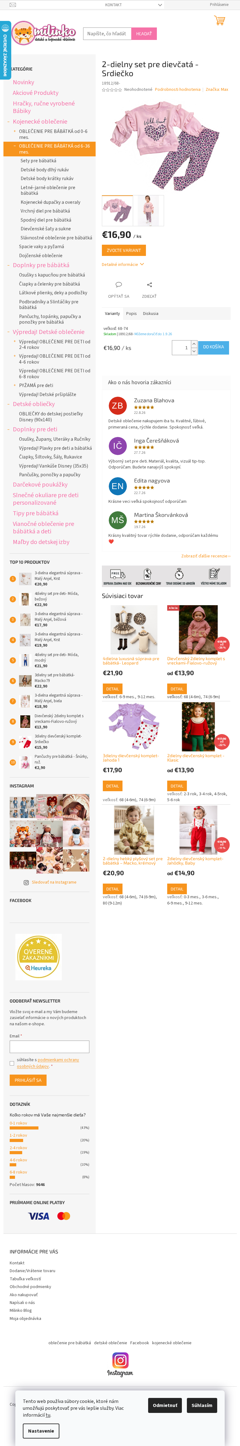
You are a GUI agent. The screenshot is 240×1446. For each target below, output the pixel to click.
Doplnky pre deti (32, 429)
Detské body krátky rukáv (44, 178)
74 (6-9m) (209, 697)
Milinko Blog (18, 1310)
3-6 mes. (207, 897)
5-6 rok (171, 800)
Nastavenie (39, 1431)
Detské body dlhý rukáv (42, 169)
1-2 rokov (16, 1135)
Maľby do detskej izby (38, 542)
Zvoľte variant (121, 250)
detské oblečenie (108, 1343)
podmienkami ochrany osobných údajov (46, 1063)
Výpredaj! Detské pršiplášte (45, 394)
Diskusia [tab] (148, 314)
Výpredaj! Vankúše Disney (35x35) (51, 466)
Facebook (137, 1343)
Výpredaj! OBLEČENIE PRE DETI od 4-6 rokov (52, 359)
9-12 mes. (144, 697)
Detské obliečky (31, 404)
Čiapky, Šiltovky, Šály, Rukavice (48, 456)
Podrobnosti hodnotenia (175, 90)
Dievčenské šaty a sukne (43, 228)
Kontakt (111, 5)
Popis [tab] (129, 314)
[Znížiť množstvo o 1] (191, 351)
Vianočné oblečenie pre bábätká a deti (41, 527)
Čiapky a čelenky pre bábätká (47, 284)
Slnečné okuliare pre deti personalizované (43, 499)
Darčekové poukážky (37, 484)
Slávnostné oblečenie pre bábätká (54, 237)
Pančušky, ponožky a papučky (47, 474)
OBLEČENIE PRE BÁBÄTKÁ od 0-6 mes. (51, 134)
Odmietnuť (163, 1405)
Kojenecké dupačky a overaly (48, 202)
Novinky (21, 82)
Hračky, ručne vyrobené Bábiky (41, 107)
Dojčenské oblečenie (38, 255)
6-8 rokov (16, 1172)
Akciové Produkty (33, 92)
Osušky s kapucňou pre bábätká (49, 275)
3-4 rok (203, 794)
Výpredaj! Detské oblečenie (46, 331)
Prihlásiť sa (25, 1080)
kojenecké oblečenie (169, 1343)
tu (45, 1415)
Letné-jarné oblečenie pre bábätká (45, 190)
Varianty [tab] (110, 314)
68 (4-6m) (190, 697)
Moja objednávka (23, 1319)
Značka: (214, 89)
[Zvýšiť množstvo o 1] (191, 344)
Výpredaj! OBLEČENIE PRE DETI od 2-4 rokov (52, 344)
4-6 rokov (16, 1160)
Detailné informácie (117, 265)
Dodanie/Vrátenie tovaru (30, 1271)
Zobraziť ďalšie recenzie (202, 556)
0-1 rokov (16, 1123)
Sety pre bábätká (36, 160)
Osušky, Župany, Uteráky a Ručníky (52, 439)
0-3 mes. (189, 897)
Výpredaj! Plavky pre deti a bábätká (53, 448)
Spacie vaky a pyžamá (39, 246)
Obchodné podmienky (28, 1287)
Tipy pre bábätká (33, 513)
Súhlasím (199, 1405)
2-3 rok (188, 794)
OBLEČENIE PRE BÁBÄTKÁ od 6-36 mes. (52, 149)
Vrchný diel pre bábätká (43, 211)
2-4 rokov (16, 1148)
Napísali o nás (19, 1303)
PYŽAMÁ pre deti (34, 385)
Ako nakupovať (21, 1295)
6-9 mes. (125, 697)
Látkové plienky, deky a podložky (51, 292)
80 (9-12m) (109, 903)
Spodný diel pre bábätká (43, 220)
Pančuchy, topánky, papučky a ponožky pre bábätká (47, 319)
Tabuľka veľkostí (22, 1279)
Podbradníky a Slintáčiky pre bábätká (46, 304)
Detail (110, 688)
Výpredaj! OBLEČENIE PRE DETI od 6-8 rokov (52, 373)
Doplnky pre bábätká (38, 265)
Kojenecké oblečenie (37, 121)
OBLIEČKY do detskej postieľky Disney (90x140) (48, 416)
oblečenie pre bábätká (67, 1343)
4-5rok (218, 794)
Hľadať (141, 33)
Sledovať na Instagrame (51, 882)
